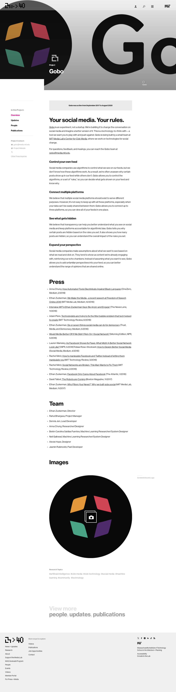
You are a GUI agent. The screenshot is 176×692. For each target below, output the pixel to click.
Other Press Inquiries (19, 156)
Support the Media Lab (13, 657)
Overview (15, 115)
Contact (31, 654)
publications (109, 614)
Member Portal (10, 675)
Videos (8, 672)
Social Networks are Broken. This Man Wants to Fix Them (90, 365)
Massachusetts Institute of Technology (151, 648)
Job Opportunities (35, 651)
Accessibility (142, 654)
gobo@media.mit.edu (59, 152)
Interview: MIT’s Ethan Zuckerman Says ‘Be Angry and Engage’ (79, 307)
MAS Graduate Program (14, 661)
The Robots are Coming (73, 379)
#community (64, 577)
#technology (77, 577)
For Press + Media (12, 679)
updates (80, 614)
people (58, 614)
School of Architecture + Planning (149, 650)
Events (7, 668)
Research (8, 650)
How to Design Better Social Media (114, 346)
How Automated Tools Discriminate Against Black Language (91, 289)
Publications (17, 130)
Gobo (52, 127)
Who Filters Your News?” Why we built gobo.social (91, 384)
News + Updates (11, 646)
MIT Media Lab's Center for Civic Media (68, 138)
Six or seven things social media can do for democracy (93, 325)
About (7, 654)
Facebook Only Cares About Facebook (86, 374)
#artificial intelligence (59, 573)
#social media (107, 573)
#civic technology (91, 573)
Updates (15, 120)
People (14, 125)
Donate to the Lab (143, 656)
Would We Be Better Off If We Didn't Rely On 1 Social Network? (79, 334)
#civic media (76, 573)
